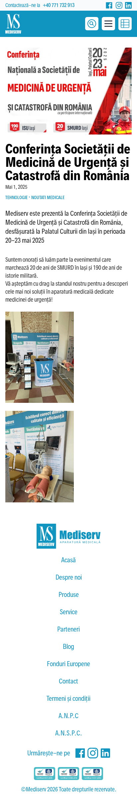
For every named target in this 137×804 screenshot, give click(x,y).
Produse (69, 594)
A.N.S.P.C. (68, 733)
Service (68, 612)
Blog (68, 646)
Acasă (68, 560)
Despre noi (69, 577)
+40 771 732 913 (58, 5)
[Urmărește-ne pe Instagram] (119, 5)
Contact (68, 681)
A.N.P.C (68, 715)
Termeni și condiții (68, 698)
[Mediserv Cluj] (68, 536)
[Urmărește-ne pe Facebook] (109, 5)
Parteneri (68, 629)
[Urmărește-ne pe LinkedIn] (128, 5)
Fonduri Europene (68, 664)
